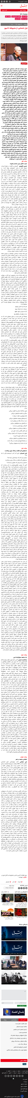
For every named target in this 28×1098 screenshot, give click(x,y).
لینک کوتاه (11, 886)
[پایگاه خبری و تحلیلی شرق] (23, 6)
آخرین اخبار (23, 1020)
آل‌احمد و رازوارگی (22, 983)
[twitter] (24, 888)
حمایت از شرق (24, 1084)
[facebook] (21, 888)
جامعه (18, 1071)
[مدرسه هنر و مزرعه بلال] (14, 933)
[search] (2, 1)
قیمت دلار (24, 16)
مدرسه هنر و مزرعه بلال (20, 939)
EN (6, 1)
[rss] (22, 1076)
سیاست (14, 1071)
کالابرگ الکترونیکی (16, 16)
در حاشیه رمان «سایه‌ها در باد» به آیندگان (18, 1038)
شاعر (13, 882)
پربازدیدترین (14, 1020)
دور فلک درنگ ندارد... (22, 1044)
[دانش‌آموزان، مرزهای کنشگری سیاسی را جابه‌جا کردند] (14, 963)
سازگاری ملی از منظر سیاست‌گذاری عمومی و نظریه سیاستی (14, 954)
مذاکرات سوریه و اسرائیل (22, 1026)
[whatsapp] (19, 888)
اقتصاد (9, 1071)
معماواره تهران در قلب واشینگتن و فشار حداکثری (17, 1050)
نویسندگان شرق (24, 1089)
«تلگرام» (25, 877)
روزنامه (25, 24)
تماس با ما (25, 1079)
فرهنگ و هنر (25, 1073)
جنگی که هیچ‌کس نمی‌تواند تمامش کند (19, 1035)
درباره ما (25, 1082)
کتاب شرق (4, 10)
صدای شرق (4, 1073)
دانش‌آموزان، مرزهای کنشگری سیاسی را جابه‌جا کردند (15, 968)
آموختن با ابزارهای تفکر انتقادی (20, 1047)
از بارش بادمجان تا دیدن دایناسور (20, 1029)
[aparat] (11, 1076)
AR (4, 1)
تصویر (9, 1073)
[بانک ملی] (14, 1015)
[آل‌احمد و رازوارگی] (14, 977)
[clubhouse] (8, 1076)
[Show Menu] (2, 5)
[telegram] (26, 888)
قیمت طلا (8, 16)
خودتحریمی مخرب (23, 1032)
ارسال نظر (22, 1005)
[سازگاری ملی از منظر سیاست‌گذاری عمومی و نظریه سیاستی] (14, 948)
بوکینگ (24, 1064)
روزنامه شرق (23, 10)
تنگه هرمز (17, 19)
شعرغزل (8, 882)
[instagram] (20, 1076)
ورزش (18, 1073)
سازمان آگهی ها (24, 1091)
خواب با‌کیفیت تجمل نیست (21, 1023)
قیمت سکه (24, 19)
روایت (14, 1073)
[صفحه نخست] (9, 1)
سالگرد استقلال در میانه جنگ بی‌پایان (19, 1041)
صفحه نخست (25, 1071)
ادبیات (19, 882)
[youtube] (6, 1076)
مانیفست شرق (24, 1086)
